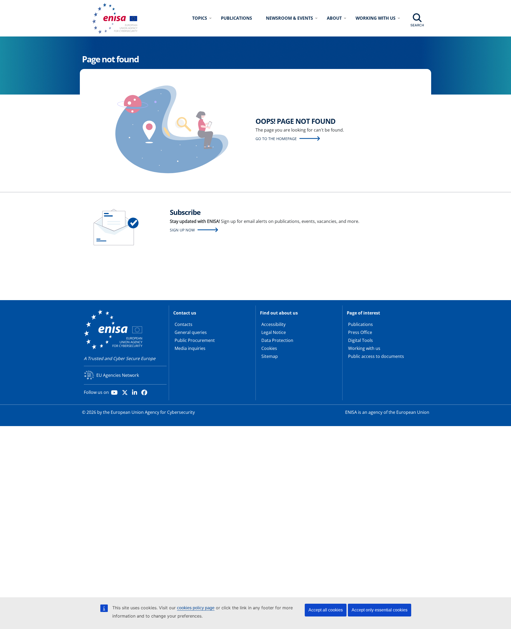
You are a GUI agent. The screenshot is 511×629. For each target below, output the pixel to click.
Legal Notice (273, 332)
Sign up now (182, 229)
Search (417, 25)
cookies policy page (196, 608)
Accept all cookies (325, 610)
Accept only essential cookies (379, 610)
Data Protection (277, 340)
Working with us (364, 348)
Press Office (360, 332)
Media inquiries (190, 348)
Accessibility (273, 324)
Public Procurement (195, 340)
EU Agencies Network (117, 375)
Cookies (269, 348)
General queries (191, 332)
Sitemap (269, 356)
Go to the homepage (276, 138)
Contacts (183, 324)
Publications (236, 18)
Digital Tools (360, 340)
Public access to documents (376, 356)
